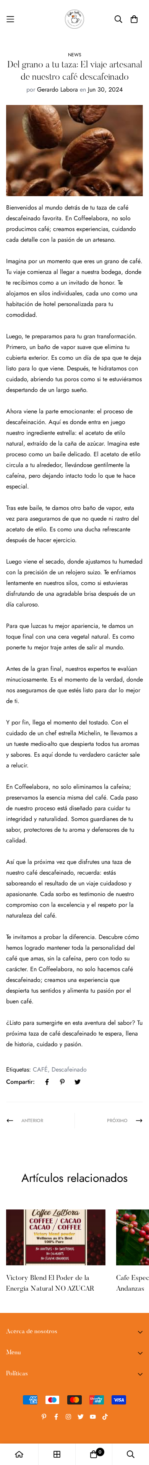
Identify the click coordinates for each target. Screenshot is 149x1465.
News (74, 54)
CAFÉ (40, 1069)
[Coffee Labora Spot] (74, 19)
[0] (93, 1454)
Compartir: (20, 1081)
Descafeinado (69, 1069)
